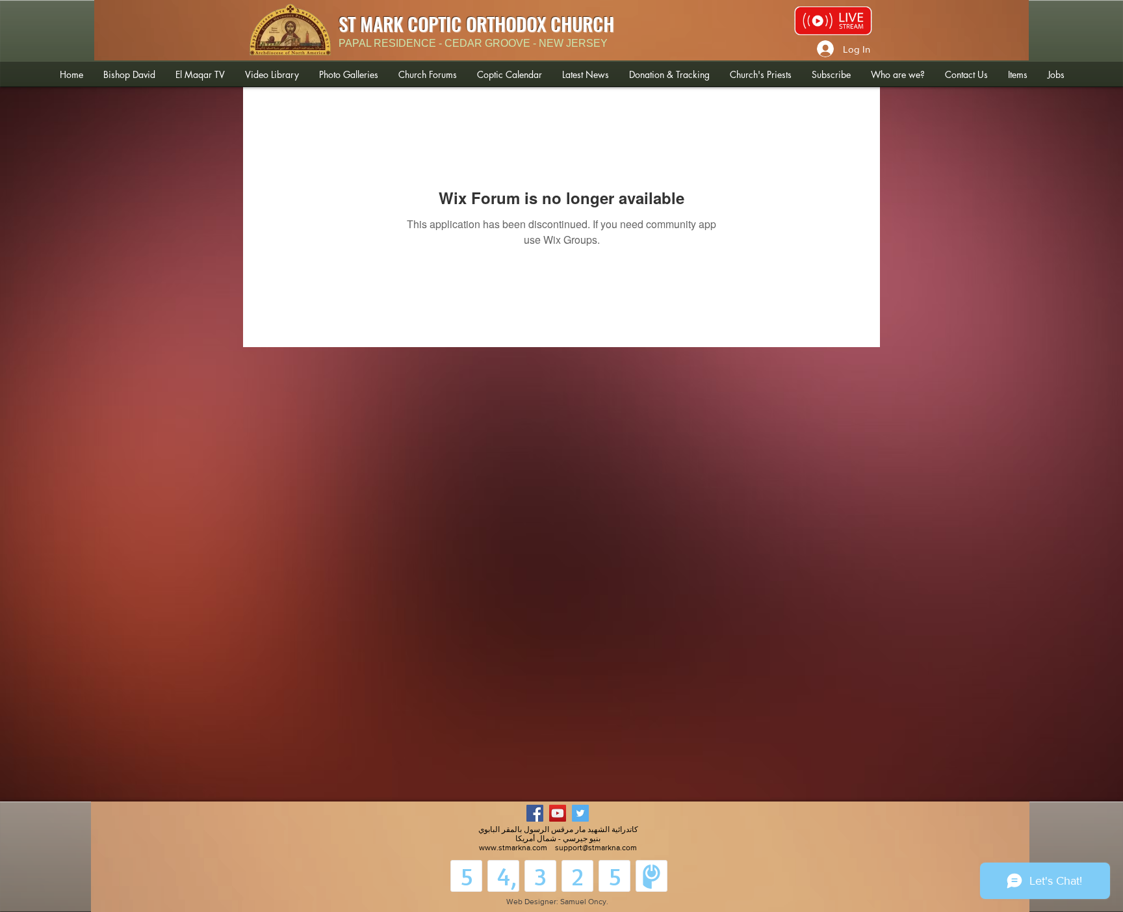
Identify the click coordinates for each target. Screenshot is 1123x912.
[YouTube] (557, 813)
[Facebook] (534, 813)
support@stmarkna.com (596, 847)
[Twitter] (580, 813)
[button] (129, 74)
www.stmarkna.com (513, 847)
